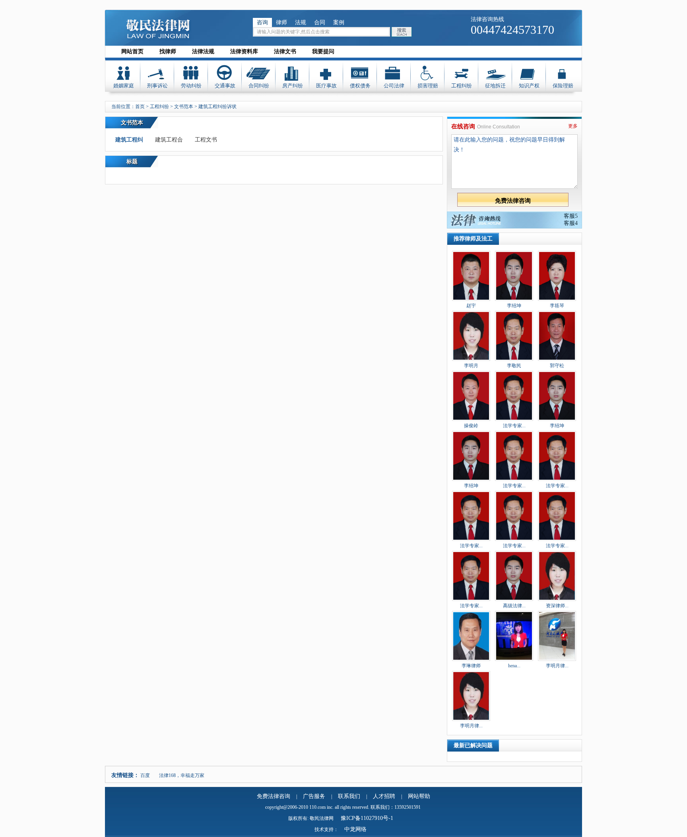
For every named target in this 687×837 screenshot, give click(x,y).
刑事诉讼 (157, 86)
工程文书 (206, 140)
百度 (145, 775)
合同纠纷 (258, 86)
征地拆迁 (495, 86)
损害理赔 (427, 86)
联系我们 (349, 796)
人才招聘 (384, 796)
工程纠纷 (461, 86)
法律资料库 (244, 51)
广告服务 (314, 796)
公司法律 (394, 86)
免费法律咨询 (273, 796)
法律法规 (203, 51)
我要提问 (323, 51)
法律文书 (285, 51)
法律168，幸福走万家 (181, 775)
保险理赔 (563, 86)
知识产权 (529, 86)
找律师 (167, 51)
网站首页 (132, 51)
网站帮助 (419, 796)
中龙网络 (355, 829)
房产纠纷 (292, 86)
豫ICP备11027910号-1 (367, 818)
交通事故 (225, 86)
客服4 (571, 223)
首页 (140, 106)
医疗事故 (326, 86)
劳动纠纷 (191, 86)
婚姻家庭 (123, 86)
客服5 (571, 216)
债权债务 (360, 86)
